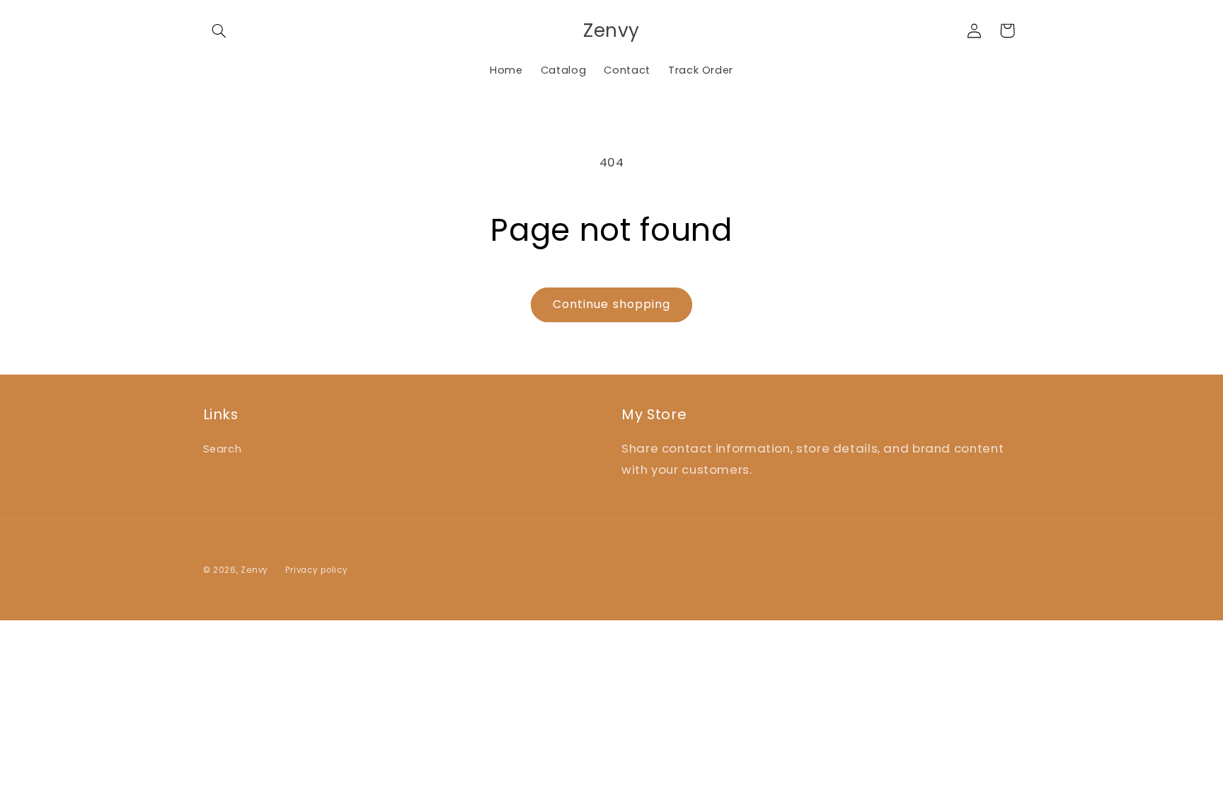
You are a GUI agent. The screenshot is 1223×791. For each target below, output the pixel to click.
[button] (219, 30)
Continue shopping (611, 304)
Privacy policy (316, 570)
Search (222, 449)
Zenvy (254, 570)
